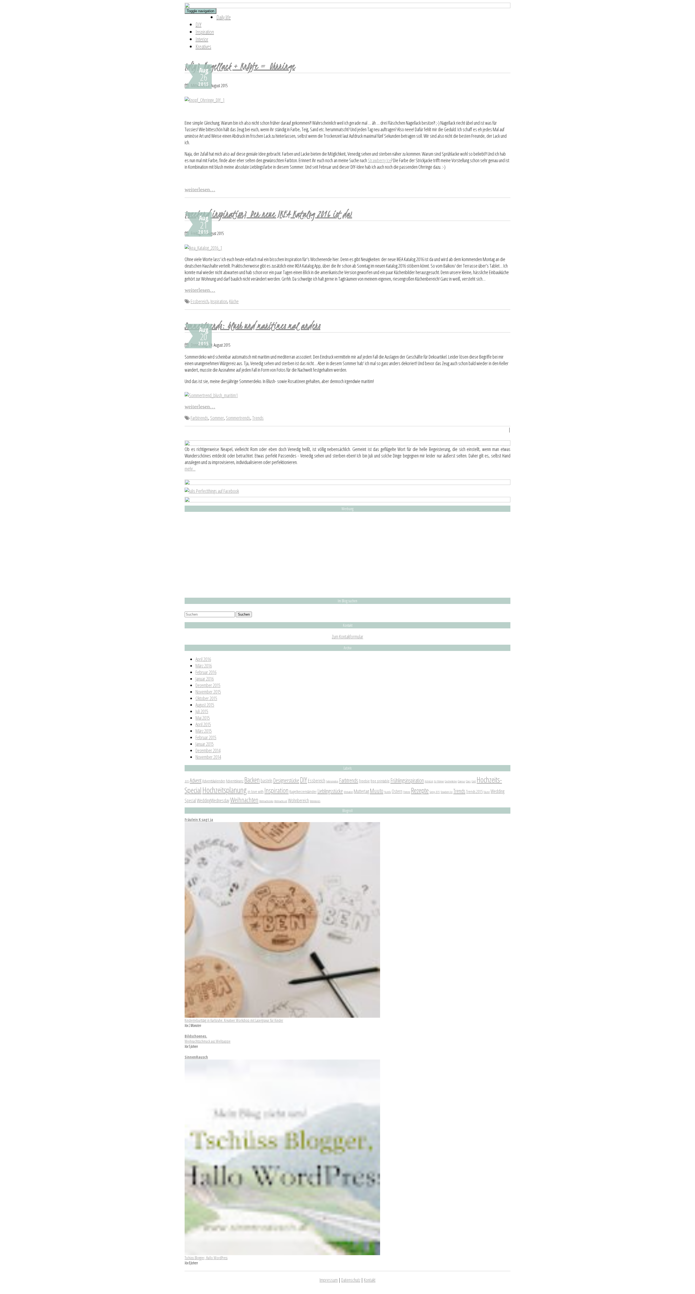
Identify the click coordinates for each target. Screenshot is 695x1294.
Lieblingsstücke (330, 791)
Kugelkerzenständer (303, 791)
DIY (198, 24)
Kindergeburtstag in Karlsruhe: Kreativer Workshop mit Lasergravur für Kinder (234, 1020)
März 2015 (203, 731)
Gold (474, 781)
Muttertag (361, 791)
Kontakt (369, 1280)
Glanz (468, 781)
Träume (487, 792)
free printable (380, 781)
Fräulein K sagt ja (199, 819)
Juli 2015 (201, 711)
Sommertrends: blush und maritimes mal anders (252, 325)
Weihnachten (244, 799)
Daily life (223, 17)
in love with (256, 791)
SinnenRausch (196, 1057)
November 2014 (208, 757)
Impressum (329, 1280)
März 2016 (203, 665)
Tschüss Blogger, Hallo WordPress (206, 1257)
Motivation (348, 792)
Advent (195, 780)
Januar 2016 (204, 678)
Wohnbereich (298, 800)
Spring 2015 (434, 792)
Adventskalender (213, 781)
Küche (234, 301)
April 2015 (203, 724)
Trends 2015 (474, 791)
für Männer (439, 781)
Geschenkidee (451, 781)
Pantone (406, 792)
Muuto (376, 791)
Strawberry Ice (379, 160)
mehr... (190, 468)
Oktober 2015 (206, 698)
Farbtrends (199, 418)
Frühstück (429, 781)
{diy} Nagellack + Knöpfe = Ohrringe (240, 66)
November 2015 (208, 691)
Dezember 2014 (207, 750)
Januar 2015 (204, 744)
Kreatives (203, 46)
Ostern (397, 791)
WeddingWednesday (213, 800)
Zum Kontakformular (347, 636)
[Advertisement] (347, 555)
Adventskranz (235, 781)
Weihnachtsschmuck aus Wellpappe (207, 1041)
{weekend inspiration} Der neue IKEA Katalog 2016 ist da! (268, 214)
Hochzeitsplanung (224, 790)
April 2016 (203, 659)
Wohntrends (315, 801)
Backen (252, 779)
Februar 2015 (205, 737)
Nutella (387, 792)
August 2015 (204, 704)
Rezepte (420, 790)
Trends (258, 418)
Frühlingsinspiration (407, 780)
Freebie (364, 781)
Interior (201, 39)
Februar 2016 (205, 672)
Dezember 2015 (207, 685)
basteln (266, 780)
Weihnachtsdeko (266, 801)
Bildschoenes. (196, 1036)
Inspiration (204, 32)
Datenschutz (350, 1280)
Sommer (217, 418)
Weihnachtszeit (280, 801)
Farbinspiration (332, 781)
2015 (187, 781)
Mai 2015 (202, 718)
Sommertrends (238, 418)
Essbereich (199, 301)
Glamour (461, 781)
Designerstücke (286, 780)
